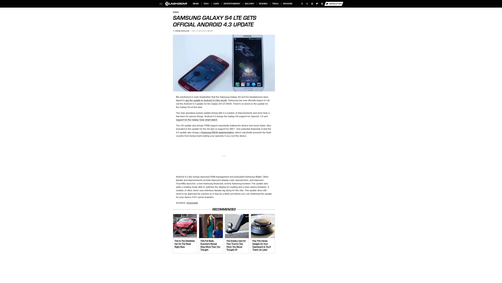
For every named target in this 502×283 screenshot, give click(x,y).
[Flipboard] (317, 4)
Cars (216, 3)
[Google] (312, 4)
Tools (275, 3)
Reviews (287, 3)
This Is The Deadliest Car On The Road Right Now (185, 244)
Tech (206, 3)
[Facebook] (302, 4)
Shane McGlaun (182, 31)
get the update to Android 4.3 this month (206, 100)
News (196, 3)
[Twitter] (307, 4)
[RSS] (322, 4)
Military (249, 3)
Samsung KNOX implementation (217, 132)
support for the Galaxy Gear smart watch (196, 119)
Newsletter (335, 4)
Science (263, 3)
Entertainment (232, 3)
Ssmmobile (192, 203)
